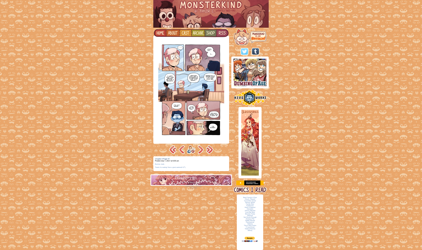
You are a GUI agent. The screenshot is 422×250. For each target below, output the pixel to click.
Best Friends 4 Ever (250, 197)
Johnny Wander (250, 210)
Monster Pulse (250, 214)
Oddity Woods (250, 220)
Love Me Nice (250, 212)
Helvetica (250, 209)
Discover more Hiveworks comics (252, 183)
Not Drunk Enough (250, 217)
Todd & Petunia (250, 229)
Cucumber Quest (250, 201)
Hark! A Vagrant (250, 207)
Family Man (250, 204)
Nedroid (250, 215)
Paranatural (250, 222)
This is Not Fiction (250, 225)
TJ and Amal (250, 227)
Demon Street (250, 202)
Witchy (250, 230)
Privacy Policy (193, 187)
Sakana (250, 224)
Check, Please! (250, 199)
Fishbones (250, 206)
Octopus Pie (250, 219)
